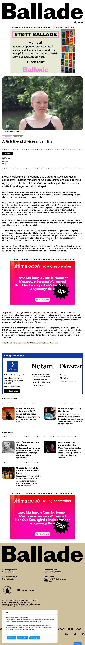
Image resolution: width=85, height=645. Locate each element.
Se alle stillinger (11, 391)
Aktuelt (6, 137)
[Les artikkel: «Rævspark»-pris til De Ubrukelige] (63, 415)
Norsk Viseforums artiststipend (37, 343)
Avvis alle (11, 638)
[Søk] (75, 22)
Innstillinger (77, 643)
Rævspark (53, 343)
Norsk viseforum (19, 343)
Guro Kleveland (8, 572)
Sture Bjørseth (8, 579)
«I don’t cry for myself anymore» (32, 223)
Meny (80, 22)
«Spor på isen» (63, 205)
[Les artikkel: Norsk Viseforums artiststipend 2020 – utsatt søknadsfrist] (21, 415)
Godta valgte (23, 638)
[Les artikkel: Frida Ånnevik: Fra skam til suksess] (21, 449)
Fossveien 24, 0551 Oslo (53, 572)
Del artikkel (7, 154)
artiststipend (7, 343)
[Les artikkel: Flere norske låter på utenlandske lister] (63, 449)
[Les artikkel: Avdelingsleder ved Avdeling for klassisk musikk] (16, 374)
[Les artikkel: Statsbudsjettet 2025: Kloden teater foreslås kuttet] (21, 476)
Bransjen (18, 137)
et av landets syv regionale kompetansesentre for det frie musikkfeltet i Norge (42, 331)
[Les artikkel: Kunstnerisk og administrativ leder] (44, 374)
